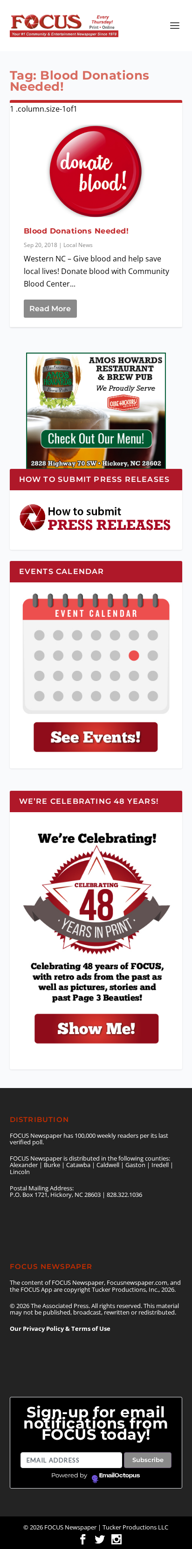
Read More (50, 308)
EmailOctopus (119, 1475)
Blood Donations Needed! (76, 231)
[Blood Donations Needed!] (96, 171)
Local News (78, 245)
